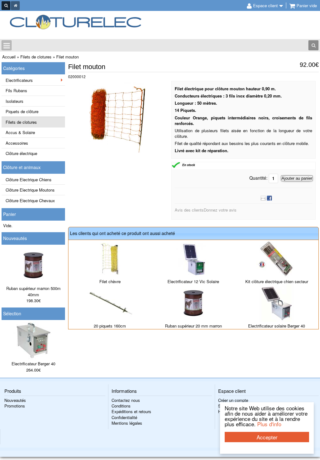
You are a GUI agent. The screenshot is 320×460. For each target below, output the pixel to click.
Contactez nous (126, 400)
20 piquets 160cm (110, 326)
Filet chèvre (110, 281)
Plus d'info (269, 424)
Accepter (267, 437)
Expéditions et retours (131, 411)
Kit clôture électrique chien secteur (276, 281)
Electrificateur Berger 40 (33, 364)
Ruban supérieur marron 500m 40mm (33, 291)
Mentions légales (127, 423)
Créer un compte (233, 400)
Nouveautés (15, 238)
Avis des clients (189, 210)
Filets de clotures (21, 122)
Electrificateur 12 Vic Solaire (193, 281)
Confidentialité (124, 417)
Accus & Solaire (20, 132)
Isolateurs (14, 101)
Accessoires (17, 143)
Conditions (121, 406)
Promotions (14, 406)
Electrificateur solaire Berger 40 (276, 326)
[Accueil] (15, 5)
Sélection (12, 313)
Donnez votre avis (220, 210)
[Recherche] (6, 5)
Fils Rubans (16, 90)
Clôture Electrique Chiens (29, 179)
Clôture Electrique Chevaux (30, 200)
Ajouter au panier (297, 178)
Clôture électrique (21, 153)
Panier (9, 214)
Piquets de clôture (22, 111)
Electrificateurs (19, 80)
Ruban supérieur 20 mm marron (193, 326)
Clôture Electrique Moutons (30, 190)
